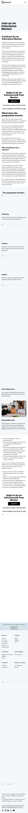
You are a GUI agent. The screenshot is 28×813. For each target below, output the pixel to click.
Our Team (4, 640)
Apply (16, 638)
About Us (4, 635)
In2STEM (17, 635)
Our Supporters (19, 665)
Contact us (4, 643)
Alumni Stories (18, 654)
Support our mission (20, 662)
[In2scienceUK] (7, 2)
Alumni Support (19, 651)
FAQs (16, 642)
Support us (14, 627)
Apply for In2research (7, 654)
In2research (5, 651)
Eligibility (17, 640)
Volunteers (5, 662)
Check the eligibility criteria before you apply (14, 108)
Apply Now (14, 101)
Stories (3, 638)
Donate (17, 667)
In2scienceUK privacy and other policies (13, 806)
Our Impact (5, 642)
